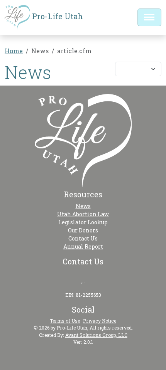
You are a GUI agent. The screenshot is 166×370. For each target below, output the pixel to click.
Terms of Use (65, 321)
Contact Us (83, 238)
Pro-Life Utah (56, 16)
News (83, 206)
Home (14, 51)
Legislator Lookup (83, 222)
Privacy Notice (99, 321)
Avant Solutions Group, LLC (96, 335)
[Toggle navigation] (149, 17)
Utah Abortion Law (83, 214)
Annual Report (83, 246)
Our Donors (83, 230)
